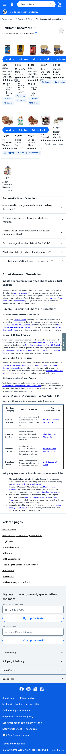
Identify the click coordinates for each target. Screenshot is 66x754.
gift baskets (8, 576)
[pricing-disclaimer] (36, 33)
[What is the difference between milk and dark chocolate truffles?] (62, 232)
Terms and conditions (13, 743)
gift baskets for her (11, 558)
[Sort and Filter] (61, 30)
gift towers (7, 552)
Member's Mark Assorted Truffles (49, 450)
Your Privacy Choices (18, 735)
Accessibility (32, 704)
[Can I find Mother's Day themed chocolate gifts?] (62, 261)
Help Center (9, 670)
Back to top (59, 750)
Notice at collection (12, 704)
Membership (9, 652)
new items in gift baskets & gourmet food (22, 535)
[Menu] (4, 4)
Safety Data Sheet (12, 728)
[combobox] (36, 4)
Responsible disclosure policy (17, 716)
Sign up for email (33, 640)
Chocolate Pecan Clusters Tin (49, 435)
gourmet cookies (10, 547)
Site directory (9, 698)
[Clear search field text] (48, 4)
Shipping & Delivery (13, 661)
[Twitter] (35, 689)
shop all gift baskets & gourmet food (20, 564)
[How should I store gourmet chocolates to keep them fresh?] (62, 207)
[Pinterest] (42, 689)
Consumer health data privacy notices (22, 722)
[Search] (51, 4)
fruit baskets (8, 570)
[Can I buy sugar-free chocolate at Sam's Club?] (62, 243)
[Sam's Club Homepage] (12, 4)
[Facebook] (21, 689)
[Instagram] (28, 689)
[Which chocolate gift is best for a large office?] (62, 252)
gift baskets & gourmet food (16, 582)
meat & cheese (9, 529)
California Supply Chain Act (16, 710)
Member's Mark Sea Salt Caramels (51, 421)
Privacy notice (27, 698)
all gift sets (7, 541)
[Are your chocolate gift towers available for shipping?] (62, 219)
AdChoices (31, 728)
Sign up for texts (33, 618)
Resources (8, 678)
